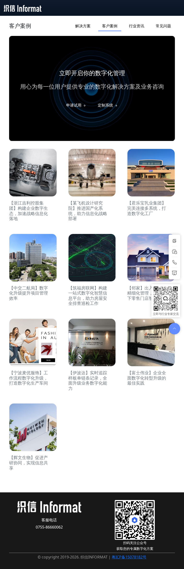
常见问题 (163, 25)
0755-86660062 (49, 527)
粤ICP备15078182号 (129, 557)
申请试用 (74, 105)
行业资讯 (136, 25)
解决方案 (83, 25)
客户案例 (109, 25)
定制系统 (106, 105)
